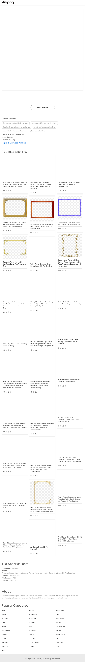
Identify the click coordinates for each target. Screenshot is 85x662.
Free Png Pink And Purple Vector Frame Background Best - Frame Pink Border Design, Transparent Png (42, 344)
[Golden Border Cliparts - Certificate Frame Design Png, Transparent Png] (70, 298)
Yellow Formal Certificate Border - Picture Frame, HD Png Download (41, 265)
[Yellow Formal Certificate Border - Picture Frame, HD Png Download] (42, 261)
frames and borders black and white (15, 123)
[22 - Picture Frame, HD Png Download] (42, 544)
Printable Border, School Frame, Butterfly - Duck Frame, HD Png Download (68, 342)
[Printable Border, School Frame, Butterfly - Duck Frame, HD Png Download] (70, 336)
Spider (4, 614)
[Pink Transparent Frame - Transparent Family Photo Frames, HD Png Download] (70, 414)
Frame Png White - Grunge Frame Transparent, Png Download (68, 380)
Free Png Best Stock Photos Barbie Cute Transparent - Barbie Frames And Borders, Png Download (14, 465)
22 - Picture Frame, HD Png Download (39, 548)
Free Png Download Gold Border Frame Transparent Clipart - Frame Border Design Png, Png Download (41, 509)
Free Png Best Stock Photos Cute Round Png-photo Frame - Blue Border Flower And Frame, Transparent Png (41, 468)
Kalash (58, 622)
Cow (57, 614)
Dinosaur (5, 618)
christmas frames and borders (44, 127)
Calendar (5, 642)
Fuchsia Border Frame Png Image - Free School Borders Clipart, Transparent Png (69, 184)
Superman (32, 630)
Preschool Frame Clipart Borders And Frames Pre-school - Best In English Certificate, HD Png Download (15, 184)
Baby (3, 650)
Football (4, 634)
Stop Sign (59, 642)
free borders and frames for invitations (16, 127)
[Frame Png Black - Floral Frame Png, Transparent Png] (15, 340)
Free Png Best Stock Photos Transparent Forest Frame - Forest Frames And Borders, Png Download (69, 459)
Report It (5, 143)
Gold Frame (6, 630)
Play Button (60, 618)
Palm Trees (60, 610)
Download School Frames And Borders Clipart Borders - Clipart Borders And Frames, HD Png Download (40, 185)
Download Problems (18, 143)
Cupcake (32, 638)
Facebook (5, 646)
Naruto (31, 610)
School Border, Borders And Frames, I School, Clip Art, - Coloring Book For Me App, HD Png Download (15, 545)
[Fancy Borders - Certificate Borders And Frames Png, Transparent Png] (70, 219)
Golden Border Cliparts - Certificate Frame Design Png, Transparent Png (69, 303)
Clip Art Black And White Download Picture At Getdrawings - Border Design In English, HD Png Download (15, 425)
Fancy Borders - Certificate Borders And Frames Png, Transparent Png (69, 223)
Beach (31, 634)
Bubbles (32, 622)
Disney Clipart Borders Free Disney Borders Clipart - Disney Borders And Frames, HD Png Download (42, 304)
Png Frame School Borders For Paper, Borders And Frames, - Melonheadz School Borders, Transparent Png (40, 384)
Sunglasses (33, 614)
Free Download (42, 107)
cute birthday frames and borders (15, 131)
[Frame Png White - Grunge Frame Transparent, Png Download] (70, 376)
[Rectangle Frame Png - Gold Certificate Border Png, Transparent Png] (15, 259)
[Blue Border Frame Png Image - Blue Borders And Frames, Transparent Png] (15, 500)
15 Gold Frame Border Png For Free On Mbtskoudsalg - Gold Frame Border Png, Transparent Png (14, 224)
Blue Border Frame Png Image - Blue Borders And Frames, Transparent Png (15, 505)
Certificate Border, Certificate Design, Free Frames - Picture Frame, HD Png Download (42, 226)
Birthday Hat (60, 626)
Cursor (4, 622)
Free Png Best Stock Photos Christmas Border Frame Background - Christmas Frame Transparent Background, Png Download (15, 384)
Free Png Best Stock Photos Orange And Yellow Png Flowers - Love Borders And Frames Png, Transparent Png (42, 426)
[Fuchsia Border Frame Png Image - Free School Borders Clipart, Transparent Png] (70, 179)
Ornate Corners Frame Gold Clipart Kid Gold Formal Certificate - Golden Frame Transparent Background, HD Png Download (69, 263)
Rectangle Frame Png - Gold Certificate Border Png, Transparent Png (14, 264)
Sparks (31, 646)
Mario (31, 626)
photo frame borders (37, 131)
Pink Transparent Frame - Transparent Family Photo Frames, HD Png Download (69, 419)
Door (58, 638)
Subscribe (32, 618)
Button (4, 626)
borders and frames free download (44, 123)
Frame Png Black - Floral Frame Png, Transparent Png (15, 345)
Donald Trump (34, 642)
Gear (3, 610)
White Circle (60, 634)
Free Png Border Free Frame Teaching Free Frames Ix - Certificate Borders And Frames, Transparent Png (15, 305)
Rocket (58, 630)
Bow (57, 646)
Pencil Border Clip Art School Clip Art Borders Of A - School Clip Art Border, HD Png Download (70, 539)
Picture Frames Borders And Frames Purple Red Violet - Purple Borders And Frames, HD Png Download (69, 499)
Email (4, 638)
